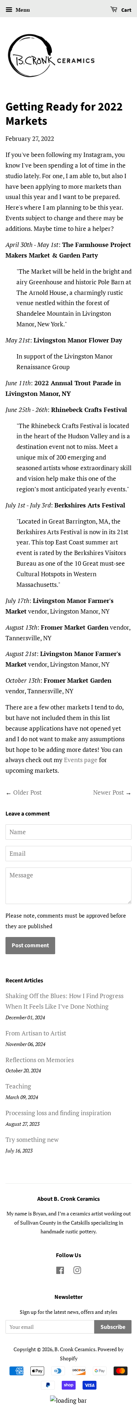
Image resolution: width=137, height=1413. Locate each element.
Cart (126, 10)
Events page (81, 760)
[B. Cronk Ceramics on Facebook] (60, 1271)
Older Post (27, 792)
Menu (22, 9)
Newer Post (108, 792)
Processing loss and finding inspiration (58, 1113)
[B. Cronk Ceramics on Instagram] (77, 1271)
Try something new (31, 1139)
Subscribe (112, 1327)
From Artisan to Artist (35, 1033)
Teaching (18, 1086)
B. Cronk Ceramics (74, 1349)
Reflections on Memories (39, 1060)
